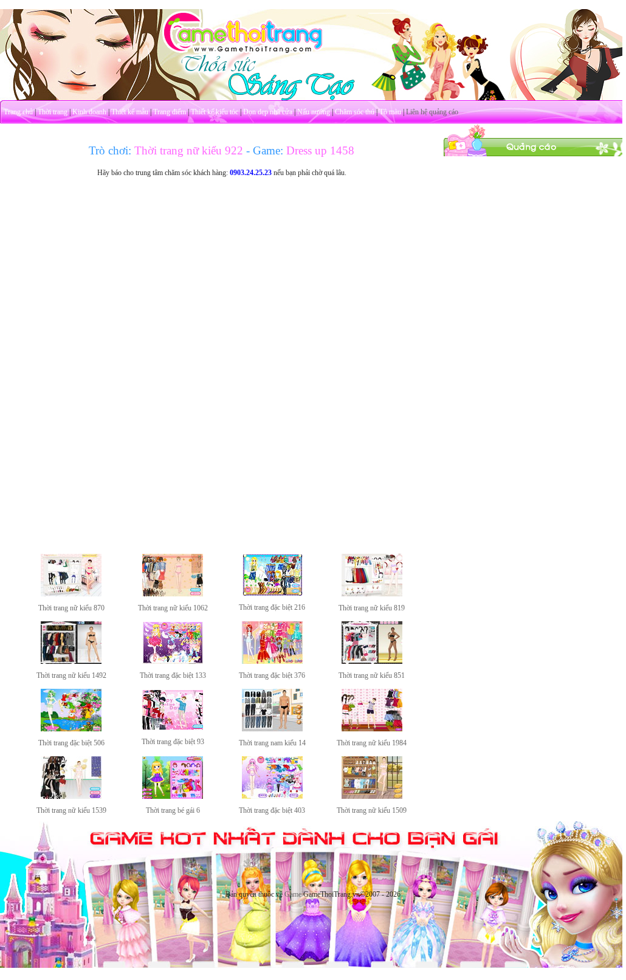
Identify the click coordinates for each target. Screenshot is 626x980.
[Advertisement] (535, 233)
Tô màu (390, 112)
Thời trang (52, 112)
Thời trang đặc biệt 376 (272, 675)
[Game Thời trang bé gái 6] (172, 796)
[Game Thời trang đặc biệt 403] (272, 796)
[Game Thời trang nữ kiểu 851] (372, 661)
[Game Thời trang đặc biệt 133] (172, 661)
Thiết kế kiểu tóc (214, 112)
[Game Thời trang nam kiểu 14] (272, 729)
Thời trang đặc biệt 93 (173, 741)
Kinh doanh (89, 112)
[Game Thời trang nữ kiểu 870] (71, 594)
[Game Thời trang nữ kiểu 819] (372, 594)
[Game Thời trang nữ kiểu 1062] (172, 594)
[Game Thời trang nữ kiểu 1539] (71, 796)
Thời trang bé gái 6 (173, 810)
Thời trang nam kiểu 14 (272, 743)
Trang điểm (169, 112)
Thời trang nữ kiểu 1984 (372, 743)
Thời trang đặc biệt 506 (71, 743)
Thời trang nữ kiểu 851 (372, 675)
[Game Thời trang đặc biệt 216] (272, 593)
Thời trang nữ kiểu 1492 (71, 675)
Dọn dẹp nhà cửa (267, 112)
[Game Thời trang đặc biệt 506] (71, 729)
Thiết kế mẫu (129, 112)
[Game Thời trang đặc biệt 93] (172, 727)
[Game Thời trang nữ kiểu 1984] (372, 729)
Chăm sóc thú (354, 112)
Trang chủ (18, 112)
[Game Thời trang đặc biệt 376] (272, 661)
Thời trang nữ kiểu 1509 (372, 810)
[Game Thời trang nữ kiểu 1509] (372, 796)
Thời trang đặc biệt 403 (272, 810)
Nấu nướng (313, 112)
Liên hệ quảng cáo (432, 112)
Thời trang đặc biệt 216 (272, 607)
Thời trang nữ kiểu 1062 (173, 608)
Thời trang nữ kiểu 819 (372, 608)
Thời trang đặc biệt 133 (173, 675)
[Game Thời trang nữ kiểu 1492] (71, 661)
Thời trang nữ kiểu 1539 (71, 810)
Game (292, 894)
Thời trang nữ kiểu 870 (71, 608)
